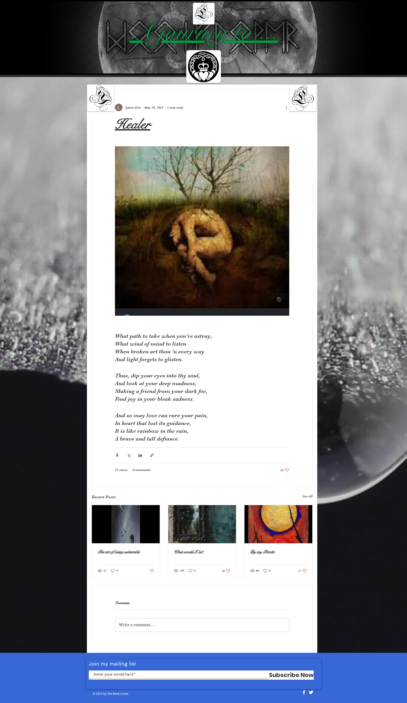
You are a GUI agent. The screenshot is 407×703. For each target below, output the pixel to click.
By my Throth (262, 551)
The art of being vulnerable (119, 551)
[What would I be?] (202, 524)
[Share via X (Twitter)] (128, 455)
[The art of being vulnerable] (126, 524)
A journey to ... (204, 31)
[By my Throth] (278, 524)
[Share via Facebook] (117, 455)
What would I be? (189, 551)
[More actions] (286, 107)
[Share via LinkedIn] (140, 455)
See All (307, 496)
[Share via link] (152, 455)
